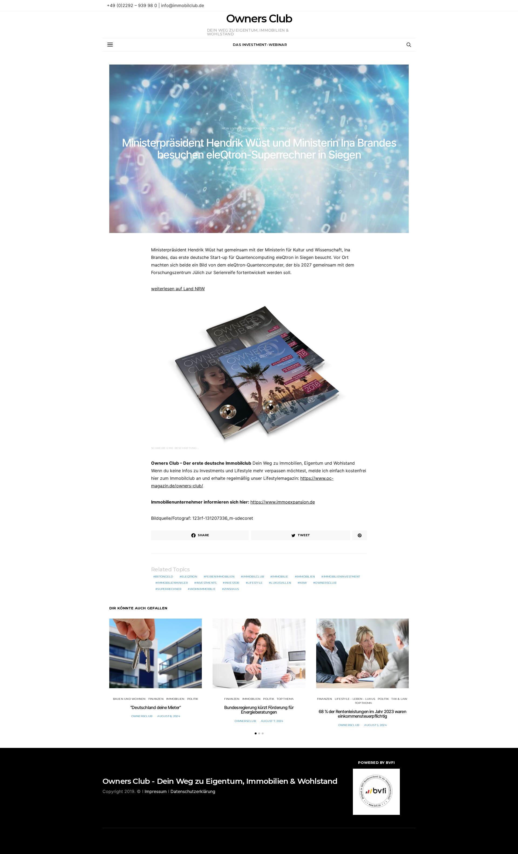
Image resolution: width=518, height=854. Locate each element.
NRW (303, 583)
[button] (255, 733)
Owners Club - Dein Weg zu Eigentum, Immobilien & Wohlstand (220, 781)
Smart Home (287, 128)
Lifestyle (255, 583)
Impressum (156, 791)
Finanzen (155, 699)
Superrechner (169, 589)
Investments (206, 583)
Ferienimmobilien (220, 576)
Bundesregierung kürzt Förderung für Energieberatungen (259, 710)
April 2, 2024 (245, 169)
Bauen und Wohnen (129, 699)
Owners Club (259, 18)
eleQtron (189, 576)
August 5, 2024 (375, 725)
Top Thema (285, 699)
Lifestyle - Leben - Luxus (355, 699)
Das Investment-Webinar (260, 44)
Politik (268, 128)
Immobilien (306, 576)
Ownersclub (325, 583)
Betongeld (164, 576)
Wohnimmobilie (203, 589)
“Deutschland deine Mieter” (155, 707)
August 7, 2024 (272, 721)
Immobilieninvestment (341, 576)
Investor (232, 583)
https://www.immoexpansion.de (282, 502)
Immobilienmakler (172, 583)
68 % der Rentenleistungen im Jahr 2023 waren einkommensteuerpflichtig (362, 714)
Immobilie (280, 576)
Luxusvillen (281, 583)
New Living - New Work (241, 128)
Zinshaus (231, 589)
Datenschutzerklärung (193, 791)
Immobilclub (253, 576)
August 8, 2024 (168, 716)
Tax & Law (399, 699)
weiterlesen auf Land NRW (178, 288)
